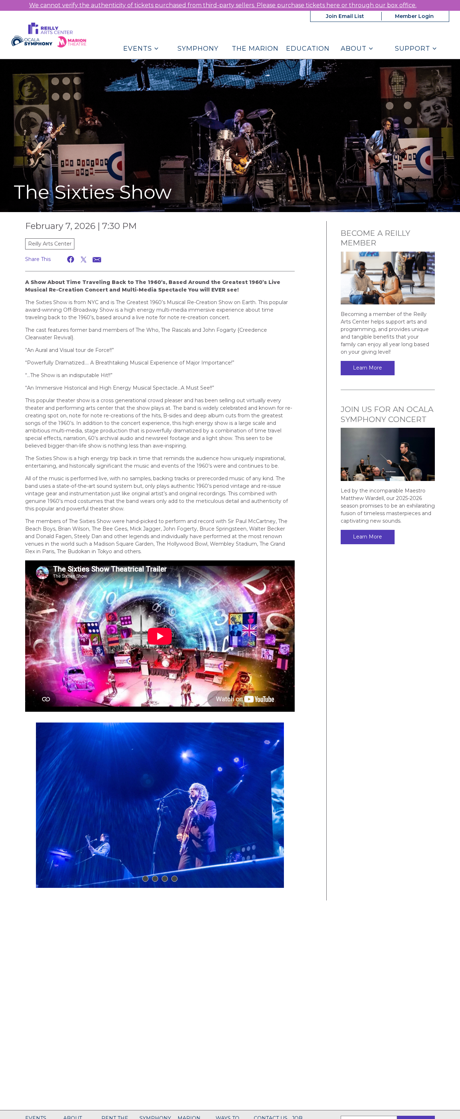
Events (138, 48)
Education (308, 48)
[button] (70, 259)
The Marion (255, 48)
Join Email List (345, 16)
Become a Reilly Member (375, 238)
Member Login (414, 16)
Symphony (198, 48)
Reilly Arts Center (50, 243)
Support (413, 48)
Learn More (367, 367)
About (355, 48)
